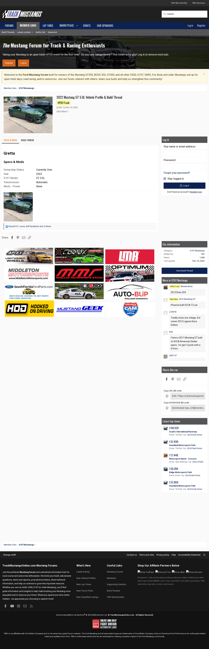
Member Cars (28, 25)
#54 (171, 332)
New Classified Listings (87, 597)
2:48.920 (174, 428)
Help (173, 555)
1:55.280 (173, 469)
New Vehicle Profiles (86, 578)
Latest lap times (171, 421)
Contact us (132, 555)
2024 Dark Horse (194, 435)
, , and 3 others (30, 226)
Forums (9, 26)
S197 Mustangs (197, 250)
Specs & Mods (10, 140)
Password (169, 160)
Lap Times (48, 26)
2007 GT (173, 355)
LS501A (173, 312)
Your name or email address (179, 146)
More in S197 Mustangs (175, 280)
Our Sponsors (105, 26)
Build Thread (27, 140)
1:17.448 (173, 455)
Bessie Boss (181, 286)
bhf (60, 107)
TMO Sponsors (198, 3)
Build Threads (8, 32)
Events (86, 26)
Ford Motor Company (34, 634)
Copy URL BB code (172, 390)
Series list (52, 32)
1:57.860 (173, 482)
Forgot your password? (177, 172)
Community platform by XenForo (81, 615)
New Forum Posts (84, 590)
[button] (68, 25)
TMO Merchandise (179, 3)
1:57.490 (173, 442)
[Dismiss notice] (203, 74)
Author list (40, 32)
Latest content (24, 32)
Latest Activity (83, 572)
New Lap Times (83, 584)
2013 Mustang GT (182, 299)
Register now (196, 192)
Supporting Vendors (116, 584)
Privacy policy (162, 555)
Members (111, 578)
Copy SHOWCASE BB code (176, 402)
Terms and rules (146, 555)
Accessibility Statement (189, 555)
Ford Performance (178, 634)
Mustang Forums (46, 565)
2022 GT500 (197, 462)
